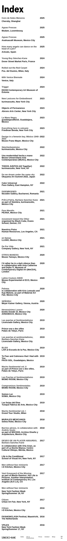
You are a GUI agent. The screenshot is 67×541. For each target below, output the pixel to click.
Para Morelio (8, 210)
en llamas (6, 238)
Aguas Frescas (9, 27)
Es (61, 538)
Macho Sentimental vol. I (14, 411)
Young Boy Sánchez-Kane (14, 58)
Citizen (5, 500)
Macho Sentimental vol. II (14, 366)
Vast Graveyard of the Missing (16, 473)
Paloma (5, 288)
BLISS (5, 348)
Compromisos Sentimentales (16, 386)
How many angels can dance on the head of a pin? (19, 47)
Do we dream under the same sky (18, 174)
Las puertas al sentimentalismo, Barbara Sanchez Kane (17, 338)
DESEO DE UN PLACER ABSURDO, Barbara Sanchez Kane (19, 441)
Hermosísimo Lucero (12, 310)
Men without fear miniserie (15, 465)
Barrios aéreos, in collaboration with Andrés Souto (20, 429)
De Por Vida (7, 246)
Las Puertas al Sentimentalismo (17, 377)
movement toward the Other (15, 219)
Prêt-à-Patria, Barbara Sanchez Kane (20, 200)
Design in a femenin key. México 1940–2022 (21, 137)
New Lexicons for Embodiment (17, 98)
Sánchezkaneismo (11, 147)
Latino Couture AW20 (12, 278)
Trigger (5, 87)
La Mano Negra (9, 117)
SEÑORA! (6, 301)
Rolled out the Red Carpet (14, 68)
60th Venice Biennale (12, 77)
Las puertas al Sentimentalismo (17, 320)
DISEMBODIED (9, 191)
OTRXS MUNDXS (10, 255)
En (61, 536)
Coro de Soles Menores (13, 18)
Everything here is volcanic (15, 128)
